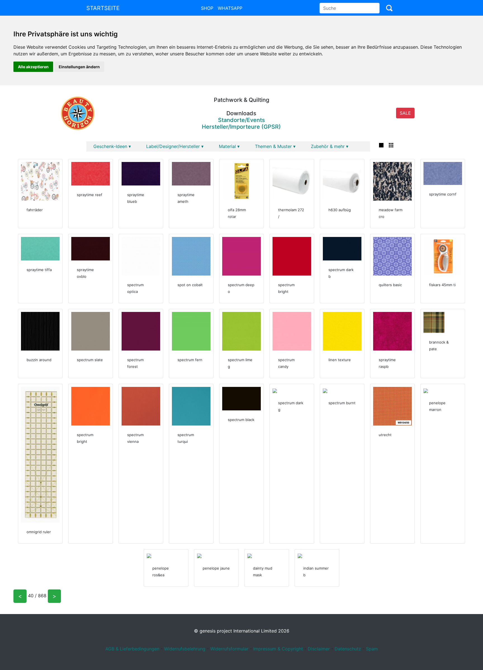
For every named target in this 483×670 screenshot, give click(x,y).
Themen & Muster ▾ (275, 146)
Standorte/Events (241, 120)
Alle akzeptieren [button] (33, 66)
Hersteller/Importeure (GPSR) (241, 126)
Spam (372, 649)
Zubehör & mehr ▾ (329, 146)
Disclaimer (319, 649)
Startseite (103, 8)
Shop (207, 8)
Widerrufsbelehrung (184, 649)
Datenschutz (348, 649)
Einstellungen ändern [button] (79, 66)
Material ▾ (229, 146)
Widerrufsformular (229, 649)
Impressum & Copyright (278, 649)
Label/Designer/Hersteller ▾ (174, 146)
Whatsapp (230, 8)
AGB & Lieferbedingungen (132, 649)
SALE (405, 113)
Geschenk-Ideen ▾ (112, 146)
